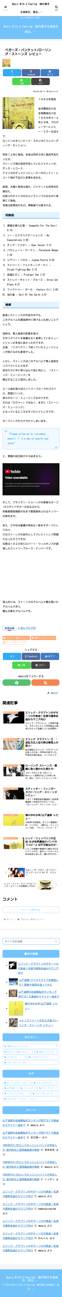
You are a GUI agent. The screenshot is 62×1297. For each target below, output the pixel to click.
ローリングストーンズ (15, 642)
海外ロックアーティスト (44, 638)
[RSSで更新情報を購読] (45, 682)
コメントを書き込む (31, 909)
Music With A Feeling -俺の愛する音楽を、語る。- (31, 8)
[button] (40, 81)
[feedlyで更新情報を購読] (17, 682)
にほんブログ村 (27, 628)
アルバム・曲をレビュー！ (17, 638)
